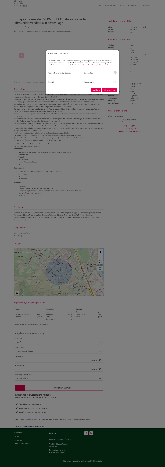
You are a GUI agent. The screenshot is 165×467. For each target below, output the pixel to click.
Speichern (96, 90)
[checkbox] (115, 72)
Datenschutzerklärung (90, 65)
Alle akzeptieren (109, 90)
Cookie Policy (109, 65)
